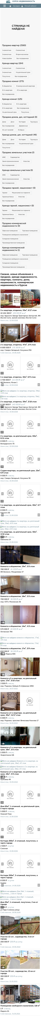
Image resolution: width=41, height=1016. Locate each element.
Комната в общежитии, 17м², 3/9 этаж (17, 649)
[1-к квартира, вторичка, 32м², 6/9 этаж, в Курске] (10, 375)
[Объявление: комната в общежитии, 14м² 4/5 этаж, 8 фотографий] (20, 624)
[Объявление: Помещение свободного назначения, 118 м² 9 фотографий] (20, 1003)
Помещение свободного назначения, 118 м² (20, 1006)
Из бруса (21, 130)
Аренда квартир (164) (12, 63)
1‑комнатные (6, 50)
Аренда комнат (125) (12, 99)
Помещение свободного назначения (15, 235)
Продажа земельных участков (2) (18, 153)
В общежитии (7, 86)
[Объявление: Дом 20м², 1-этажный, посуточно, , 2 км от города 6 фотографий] (20, 893)
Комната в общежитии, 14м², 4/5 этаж (17, 626)
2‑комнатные (20, 50)
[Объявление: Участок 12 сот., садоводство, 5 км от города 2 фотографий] (20, 934)
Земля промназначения (10, 161)
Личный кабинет (30, 6)
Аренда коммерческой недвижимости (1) (13, 249)
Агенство (26, 161)
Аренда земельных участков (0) (17, 170)
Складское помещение (10, 239)
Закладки (16, 6)
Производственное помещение (13, 243)
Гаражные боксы (8, 197)
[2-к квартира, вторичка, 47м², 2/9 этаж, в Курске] (10, 342)
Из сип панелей (7, 130)
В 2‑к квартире (7, 90)
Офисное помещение (10, 231)
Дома (4, 122)
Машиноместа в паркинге (21, 193)
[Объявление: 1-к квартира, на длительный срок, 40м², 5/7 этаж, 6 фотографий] (10, 503)
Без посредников (23, 58)
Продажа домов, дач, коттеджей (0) (19, 117)
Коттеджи (22, 122)
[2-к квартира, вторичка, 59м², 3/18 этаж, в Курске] (20, 393)
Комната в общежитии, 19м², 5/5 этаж (17, 566)
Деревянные (23, 126)
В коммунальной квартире (25, 86)
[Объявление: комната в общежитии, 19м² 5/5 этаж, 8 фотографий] (20, 564)
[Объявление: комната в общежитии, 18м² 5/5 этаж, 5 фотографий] (20, 594)
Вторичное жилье (22, 54)
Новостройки (7, 58)
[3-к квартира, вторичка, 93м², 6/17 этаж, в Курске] (10, 308)
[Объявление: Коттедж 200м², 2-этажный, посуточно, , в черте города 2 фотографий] (10, 838)
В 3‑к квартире (22, 90)
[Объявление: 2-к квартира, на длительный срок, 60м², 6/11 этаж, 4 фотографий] (10, 434)
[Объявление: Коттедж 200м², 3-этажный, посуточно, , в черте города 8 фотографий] (10, 873)
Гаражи (4, 193)
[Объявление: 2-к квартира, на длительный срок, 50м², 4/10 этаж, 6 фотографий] (20, 523)
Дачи (12, 122)
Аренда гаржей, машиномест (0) (18, 206)
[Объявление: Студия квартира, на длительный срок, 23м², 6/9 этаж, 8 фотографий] (10, 468)
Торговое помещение (29, 231)
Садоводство (15, 157)
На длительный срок (23, 72)
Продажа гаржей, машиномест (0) (18, 188)
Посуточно (6, 76)
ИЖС (4, 157)
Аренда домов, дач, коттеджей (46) (19, 135)
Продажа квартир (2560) (14, 45)
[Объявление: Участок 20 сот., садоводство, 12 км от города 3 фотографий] (20, 969)
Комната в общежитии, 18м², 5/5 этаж (17, 596)
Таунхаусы (34, 122)
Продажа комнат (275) (13, 81)
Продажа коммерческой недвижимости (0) (14, 224)
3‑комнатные (6, 54)
